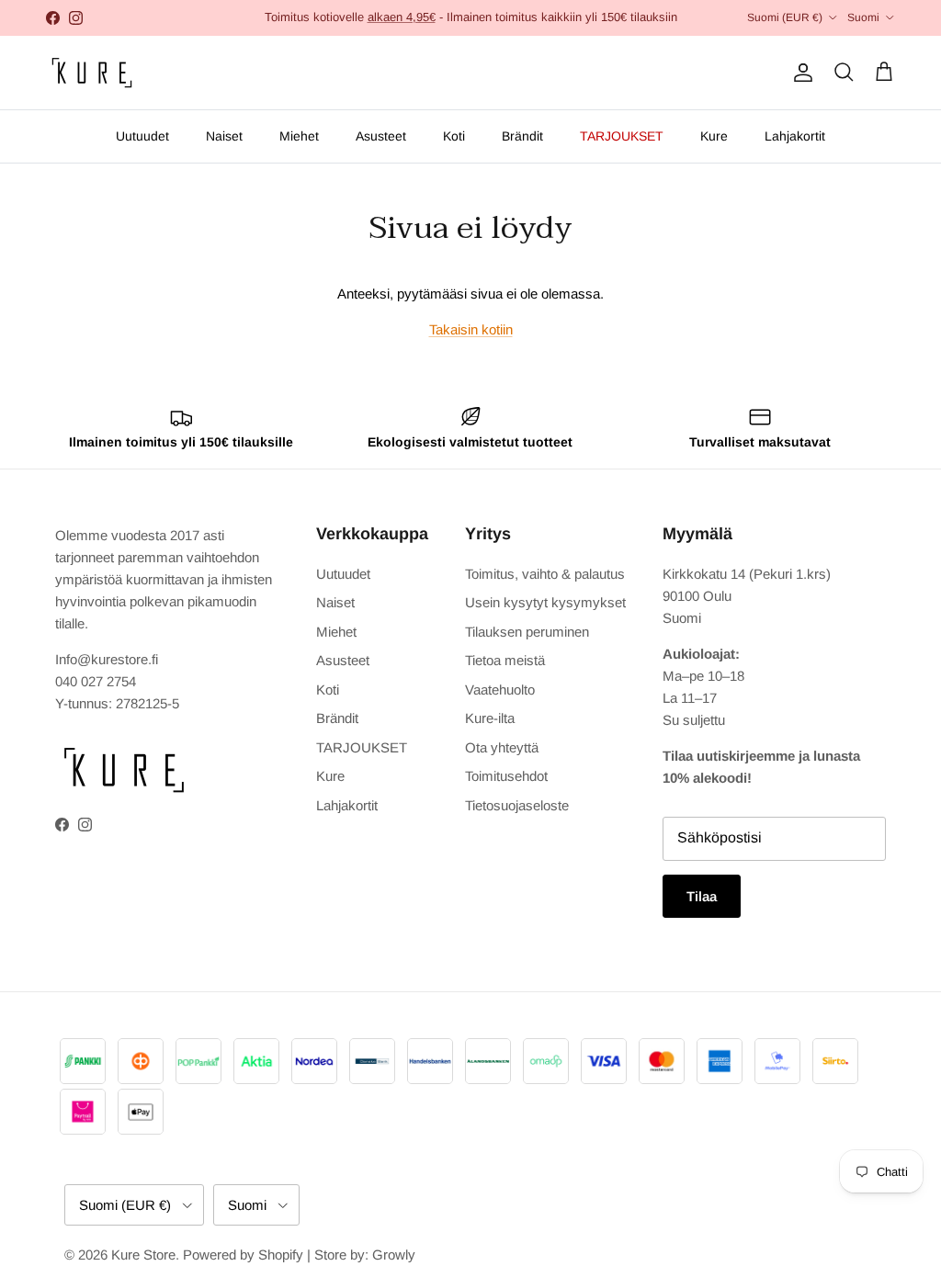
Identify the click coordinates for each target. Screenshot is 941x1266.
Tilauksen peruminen (527, 631)
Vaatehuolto (500, 689)
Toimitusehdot (506, 776)
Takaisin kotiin (471, 329)
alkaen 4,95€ (402, 17)
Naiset (224, 136)
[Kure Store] (92, 72)
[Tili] (799, 73)
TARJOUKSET (621, 136)
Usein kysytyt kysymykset (545, 602)
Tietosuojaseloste (517, 805)
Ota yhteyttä (502, 747)
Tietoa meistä (505, 660)
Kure (714, 136)
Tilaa (701, 896)
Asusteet (381, 136)
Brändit (522, 136)
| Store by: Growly (361, 1254)
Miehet (299, 136)
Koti (454, 136)
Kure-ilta (490, 718)
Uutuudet (142, 136)
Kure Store (143, 1254)
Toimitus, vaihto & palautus (545, 574)
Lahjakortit (795, 136)
